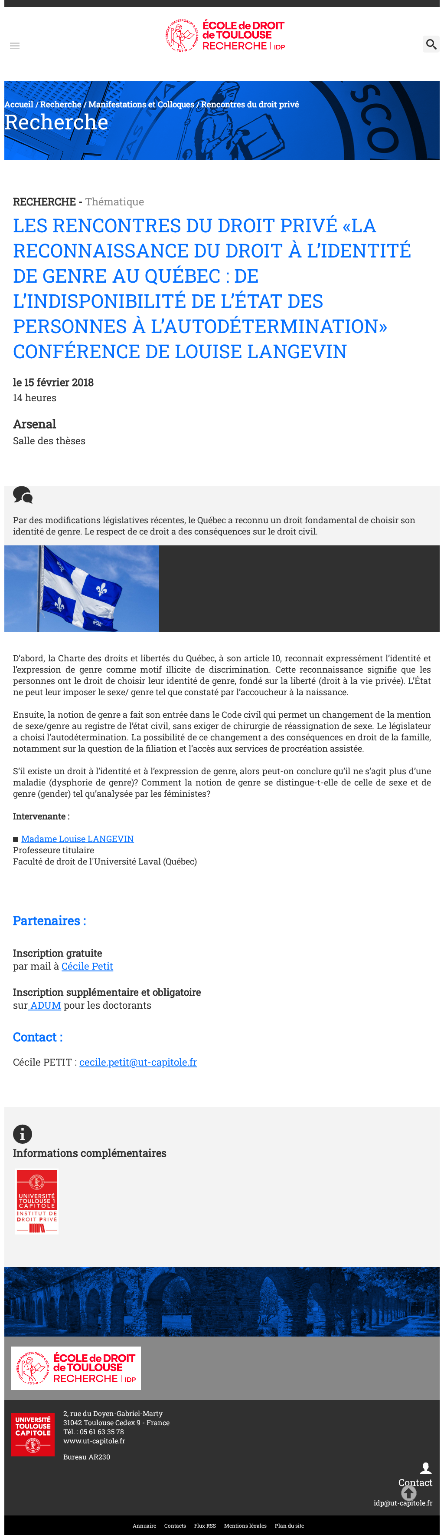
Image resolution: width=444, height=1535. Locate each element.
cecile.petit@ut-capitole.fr (138, 1061)
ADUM (44, 1004)
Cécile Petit (87, 965)
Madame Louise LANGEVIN (77, 838)
